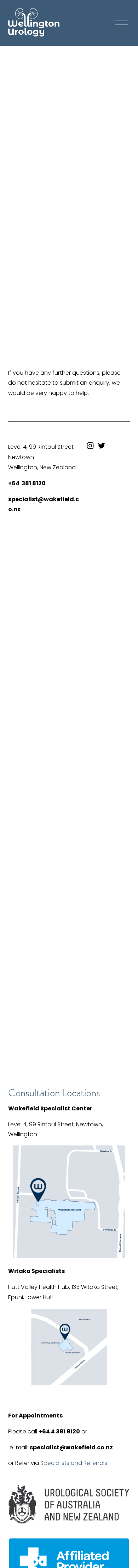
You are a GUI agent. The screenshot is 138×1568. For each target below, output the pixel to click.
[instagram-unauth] (90, 445)
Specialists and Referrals (73, 1463)
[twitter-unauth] (101, 445)
